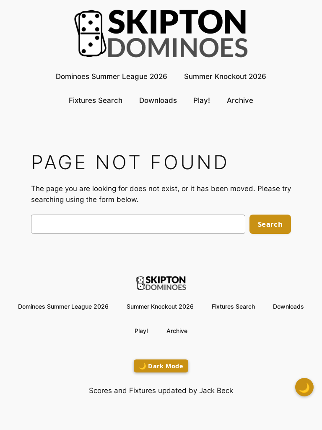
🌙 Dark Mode (161, 366)
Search (270, 224)
